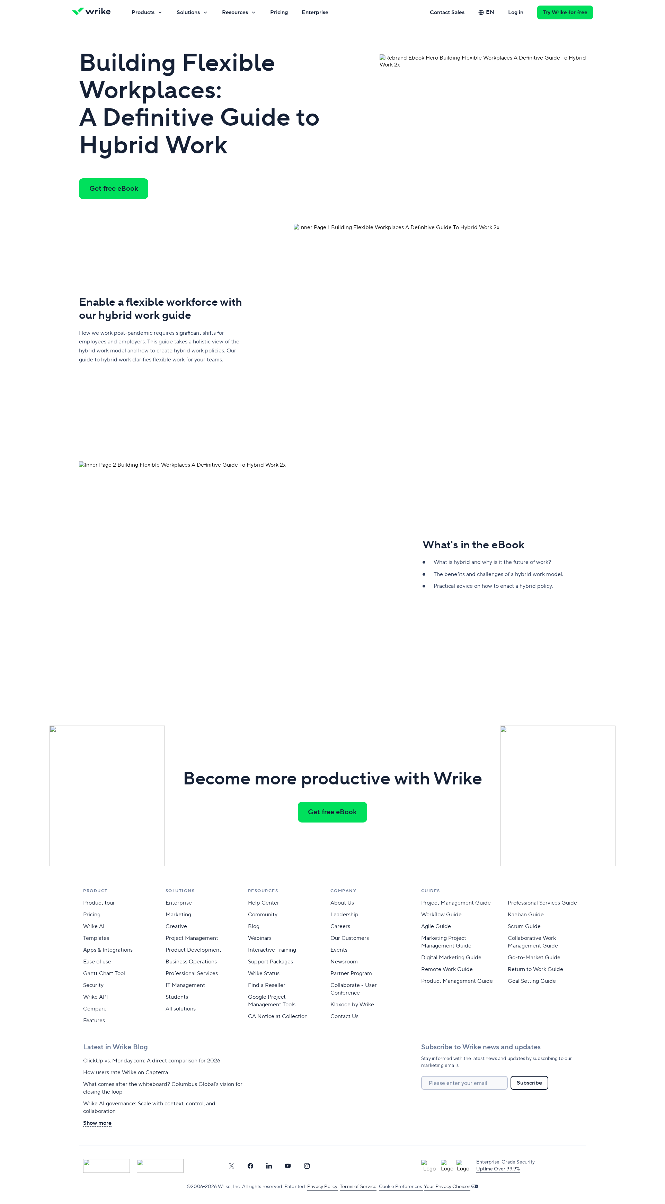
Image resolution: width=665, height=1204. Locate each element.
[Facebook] (250, 1166)
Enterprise (315, 12)
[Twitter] (231, 1166)
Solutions (188, 12)
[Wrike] (93, 12)
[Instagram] (306, 1166)
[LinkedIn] (269, 1166)
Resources (235, 12)
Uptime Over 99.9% (498, 1169)
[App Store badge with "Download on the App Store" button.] (106, 1166)
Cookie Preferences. (401, 1187)
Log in (515, 12)
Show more (97, 1123)
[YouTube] (287, 1166)
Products (143, 12)
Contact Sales (447, 12)
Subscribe (529, 1082)
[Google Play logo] (160, 1166)
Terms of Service (358, 1187)
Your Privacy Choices (447, 1187)
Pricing (279, 12)
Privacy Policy (322, 1187)
